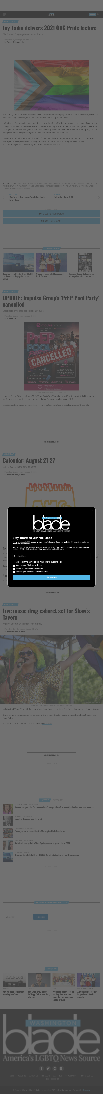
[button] (51, 567)
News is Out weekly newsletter (30, 568)
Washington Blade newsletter (29, 565)
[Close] (92, 510)
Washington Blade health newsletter (32, 572)
